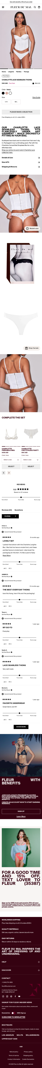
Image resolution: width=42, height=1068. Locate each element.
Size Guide (36, 97)
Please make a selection (21, 112)
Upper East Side (9, 1039)
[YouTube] (19, 997)
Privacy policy (28, 1052)
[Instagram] (3, 997)
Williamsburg (32, 1035)
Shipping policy (28, 1055)
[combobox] (11, 460)
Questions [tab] (19, 510)
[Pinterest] (11, 997)
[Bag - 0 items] (39, 7)
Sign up (21, 811)
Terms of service (14, 1055)
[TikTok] (7, 997)
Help (4, 962)
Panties (18, 72)
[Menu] (3, 7)
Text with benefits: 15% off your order (21, 2)
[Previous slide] (3, 473)
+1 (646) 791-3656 (7, 982)
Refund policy (14, 1052)
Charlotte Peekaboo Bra (8, 449)
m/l (16, 102)
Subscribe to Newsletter (13, 1017)
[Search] (34, 7)
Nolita (20, 1035)
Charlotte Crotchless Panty (30, 449)
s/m (6, 102)
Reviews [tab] (7, 510)
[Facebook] (15, 997)
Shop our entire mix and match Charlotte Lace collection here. (18, 151)
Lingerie (11, 72)
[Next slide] (9, 473)
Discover (6, 970)
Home (4, 72)
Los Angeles (8, 1035)
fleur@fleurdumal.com (9, 986)
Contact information (14, 1059)
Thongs (26, 72)
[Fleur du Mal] (21, 7)
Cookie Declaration (28, 1059)
